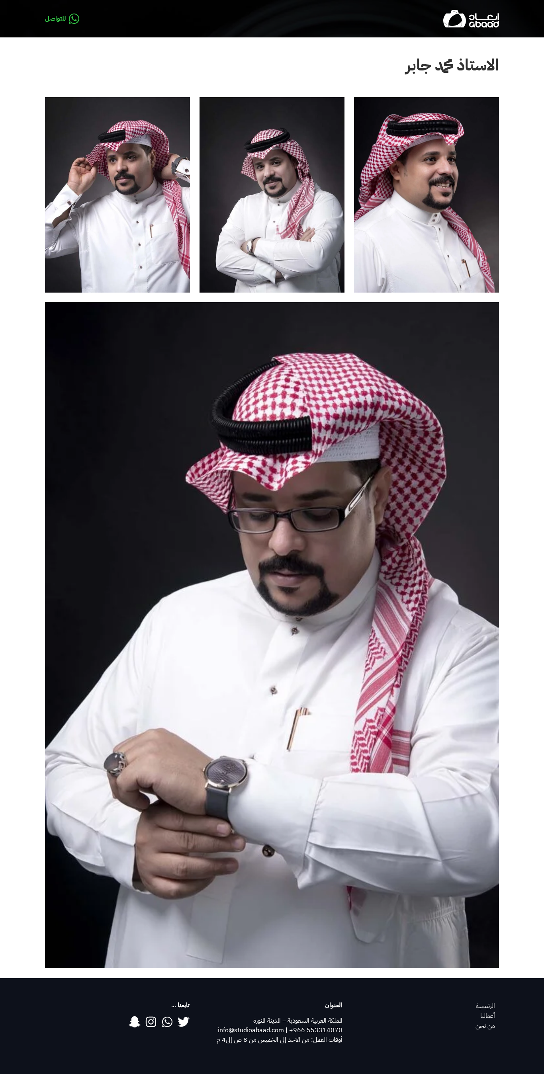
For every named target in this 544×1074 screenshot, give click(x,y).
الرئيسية (485, 1006)
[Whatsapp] (167, 1022)
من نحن (485, 1026)
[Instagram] (151, 1022)
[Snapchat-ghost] (135, 1022)
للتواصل (55, 18)
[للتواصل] (74, 19)
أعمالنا (487, 1016)
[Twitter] (184, 1022)
